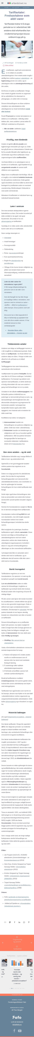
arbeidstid (23, 609)
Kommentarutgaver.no (11, 860)
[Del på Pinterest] (29, 922)
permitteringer (9, 263)
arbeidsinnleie (16, 260)
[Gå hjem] (17, 3)
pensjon (14, 253)
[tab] (10, 988)
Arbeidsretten (17, 444)
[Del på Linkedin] (19, 922)
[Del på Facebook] (15, 922)
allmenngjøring (6, 221)
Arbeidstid (7, 238)
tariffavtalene (22, 305)
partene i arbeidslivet (22, 78)
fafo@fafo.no (17, 1025)
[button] (2, 3)
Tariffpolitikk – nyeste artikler (17, 956)
